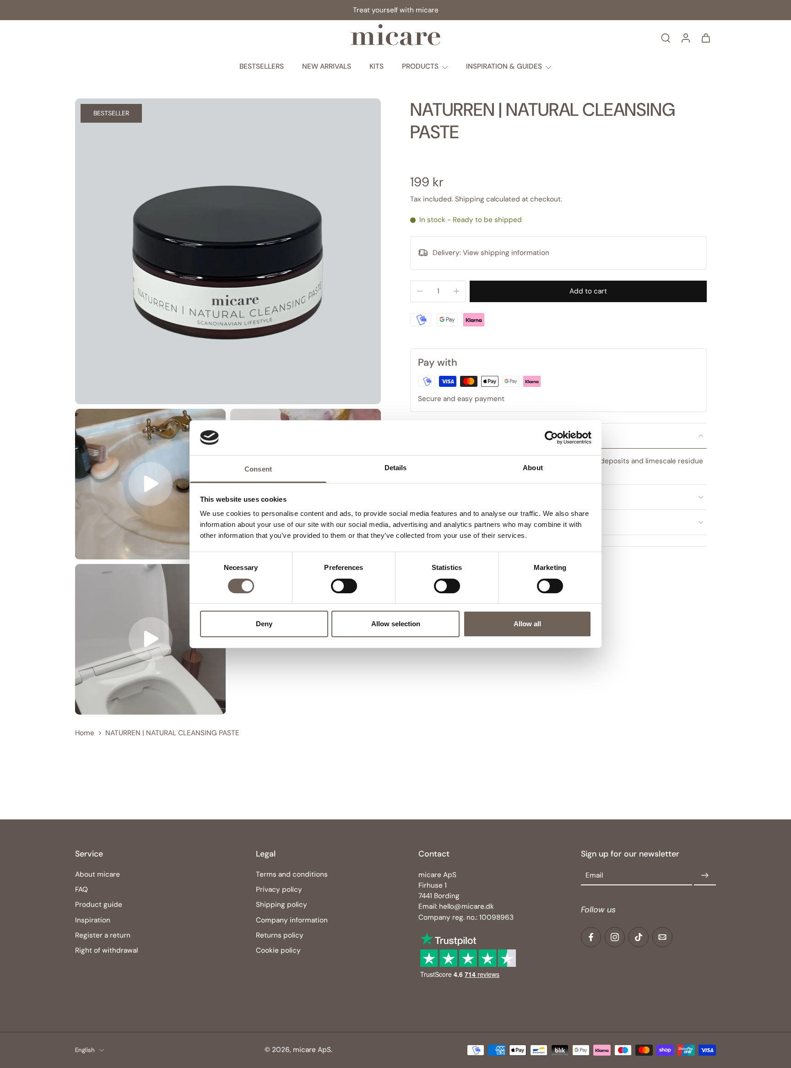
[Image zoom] (228, 251)
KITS (376, 66)
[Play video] (151, 484)
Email (594, 875)
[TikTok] (638, 937)
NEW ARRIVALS (326, 66)
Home (84, 732)
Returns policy (279, 935)
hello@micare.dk (466, 906)
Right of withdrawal (106, 950)
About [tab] (533, 468)
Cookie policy (278, 950)
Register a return (102, 935)
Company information (292, 920)
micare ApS (312, 1049)
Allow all (527, 624)
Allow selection (395, 624)
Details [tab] (396, 468)
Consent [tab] (258, 469)
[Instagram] (615, 937)
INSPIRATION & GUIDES (504, 66)
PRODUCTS (420, 66)
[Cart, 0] (706, 37)
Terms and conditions (292, 874)
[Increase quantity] (456, 291)
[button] (588, 291)
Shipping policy (281, 905)
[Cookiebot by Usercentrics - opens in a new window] (551, 438)
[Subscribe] (705, 875)
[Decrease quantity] (420, 291)
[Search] (666, 37)
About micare (97, 874)
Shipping (470, 199)
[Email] (662, 937)
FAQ (81, 889)
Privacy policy (279, 889)
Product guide (98, 905)
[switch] (344, 586)
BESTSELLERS (261, 66)
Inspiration (92, 920)
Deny (264, 624)
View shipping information (506, 252)
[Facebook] (591, 937)
